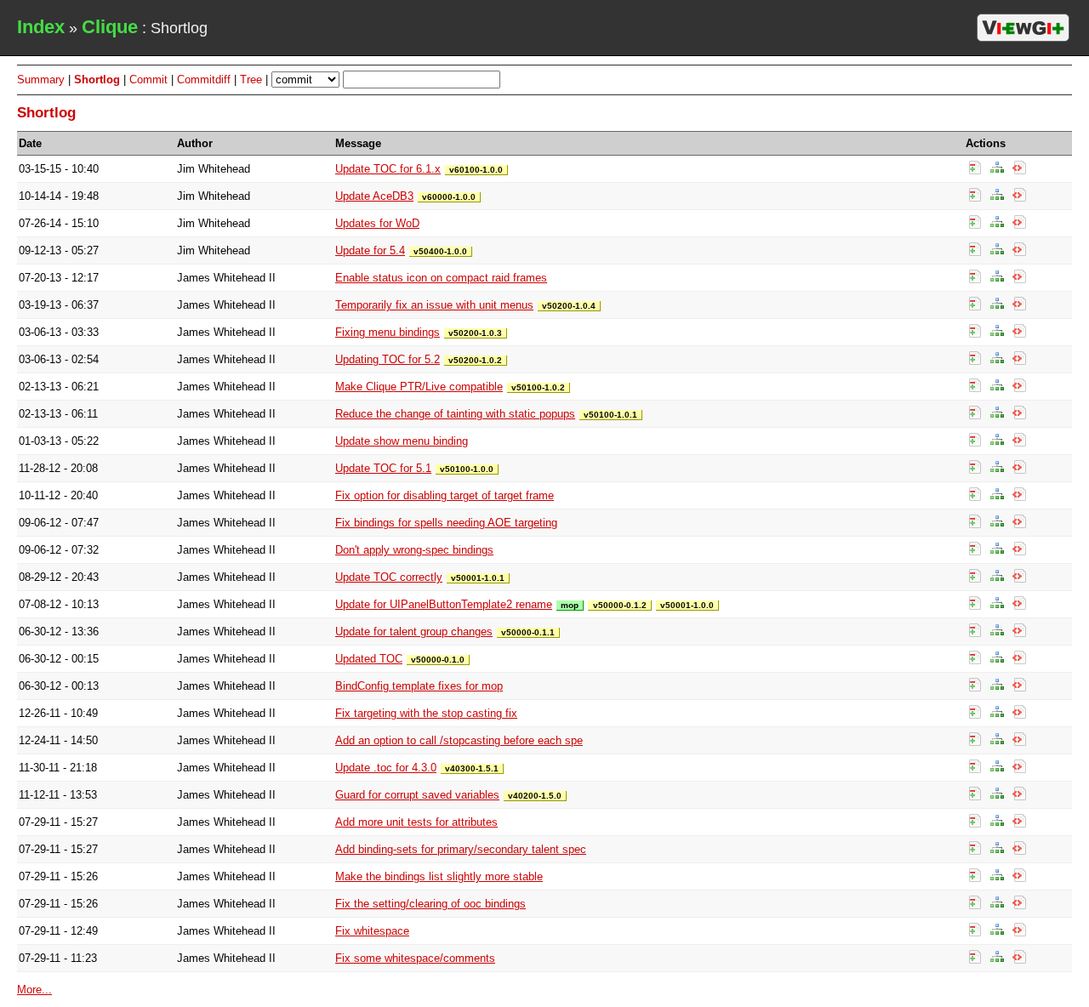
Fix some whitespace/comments (415, 958)
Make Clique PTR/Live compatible (419, 386)
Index (41, 27)
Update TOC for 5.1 (383, 468)
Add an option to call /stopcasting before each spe (459, 740)
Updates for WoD (377, 223)
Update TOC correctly (388, 577)
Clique (110, 27)
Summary (41, 79)
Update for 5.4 (370, 250)
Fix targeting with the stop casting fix (426, 713)
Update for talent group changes (414, 631)
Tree (251, 79)
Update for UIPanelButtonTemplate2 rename (443, 604)
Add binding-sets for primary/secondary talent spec (460, 849)
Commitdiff (204, 79)
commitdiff (975, 167)
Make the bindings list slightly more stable (439, 876)
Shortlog (97, 79)
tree (997, 167)
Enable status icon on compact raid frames (441, 277)
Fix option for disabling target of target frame (444, 495)
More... (34, 989)
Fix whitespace (372, 931)
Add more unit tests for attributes (416, 822)
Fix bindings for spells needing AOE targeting (446, 522)
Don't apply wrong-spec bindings (414, 549)
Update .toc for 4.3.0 (385, 767)
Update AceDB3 (374, 196)
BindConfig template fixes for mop (419, 686)
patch (1019, 167)
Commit (148, 79)
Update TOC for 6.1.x (388, 168)
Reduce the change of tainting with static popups (455, 413)
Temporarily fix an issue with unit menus (434, 305)
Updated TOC (368, 658)
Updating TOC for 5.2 (387, 359)
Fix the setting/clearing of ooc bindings (430, 903)
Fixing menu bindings (387, 332)
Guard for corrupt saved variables (417, 794)
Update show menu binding (401, 441)
